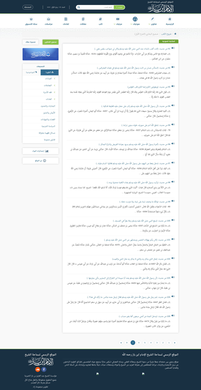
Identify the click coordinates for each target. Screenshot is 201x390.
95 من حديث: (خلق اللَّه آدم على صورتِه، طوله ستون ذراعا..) (146, 125)
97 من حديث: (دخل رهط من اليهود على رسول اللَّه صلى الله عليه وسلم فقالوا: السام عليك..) (133, 163)
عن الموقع (39, 160)
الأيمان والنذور (49, 113)
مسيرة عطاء (30, 42)
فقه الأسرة (47, 92)
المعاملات (48, 85)
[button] (152, 21)
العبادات (48, 78)
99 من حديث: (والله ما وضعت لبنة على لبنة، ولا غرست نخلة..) (145, 202)
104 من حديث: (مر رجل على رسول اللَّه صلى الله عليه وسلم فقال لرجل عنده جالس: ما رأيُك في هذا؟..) (128, 297)
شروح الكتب (166, 34)
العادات (49, 99)
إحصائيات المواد (38, 151)
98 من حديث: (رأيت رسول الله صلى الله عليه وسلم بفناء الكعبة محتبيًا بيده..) (138, 182)
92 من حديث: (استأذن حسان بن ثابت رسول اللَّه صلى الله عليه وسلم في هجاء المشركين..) (133, 68)
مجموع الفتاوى (50, 42)
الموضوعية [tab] (30, 72)
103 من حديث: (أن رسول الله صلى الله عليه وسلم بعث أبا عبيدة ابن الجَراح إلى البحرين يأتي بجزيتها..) (128, 278)
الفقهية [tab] (49, 72)
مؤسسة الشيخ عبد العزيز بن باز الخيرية (40, 375)
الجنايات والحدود (48, 106)
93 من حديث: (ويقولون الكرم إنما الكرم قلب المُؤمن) (149, 87)
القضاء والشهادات (48, 119)
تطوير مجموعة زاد (40, 386)
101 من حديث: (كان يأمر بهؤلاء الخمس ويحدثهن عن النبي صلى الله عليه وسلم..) (137, 240)
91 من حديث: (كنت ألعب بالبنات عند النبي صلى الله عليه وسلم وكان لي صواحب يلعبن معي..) (132, 49)
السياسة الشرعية (48, 126)
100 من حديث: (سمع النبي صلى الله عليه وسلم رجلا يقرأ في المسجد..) (141, 221)
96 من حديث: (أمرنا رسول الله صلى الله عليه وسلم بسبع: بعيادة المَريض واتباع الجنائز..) (134, 144)
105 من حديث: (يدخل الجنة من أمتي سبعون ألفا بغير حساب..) (144, 316)
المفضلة (27, 7)
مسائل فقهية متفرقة (47, 133)
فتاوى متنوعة (49, 140)
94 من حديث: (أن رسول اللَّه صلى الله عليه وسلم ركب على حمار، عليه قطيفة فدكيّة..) (135, 106)
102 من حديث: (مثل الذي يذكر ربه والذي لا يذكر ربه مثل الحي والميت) (141, 259)
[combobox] (97, 7)
